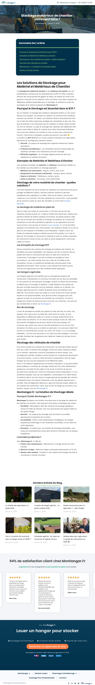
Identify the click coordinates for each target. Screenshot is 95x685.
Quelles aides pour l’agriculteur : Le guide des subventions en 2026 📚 (75, 539)
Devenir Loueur (41, 673)
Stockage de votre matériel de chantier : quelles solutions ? (43, 59)
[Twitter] (75, 683)
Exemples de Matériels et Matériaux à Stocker (37, 56)
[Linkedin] (78, 683)
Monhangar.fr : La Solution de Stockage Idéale (38, 67)
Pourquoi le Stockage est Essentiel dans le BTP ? (38, 52)
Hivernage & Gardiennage (63, 673)
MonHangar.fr (42, 388)
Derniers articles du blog (29, 70)
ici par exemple (53, 225)
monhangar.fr (46, 304)
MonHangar (23, 673)
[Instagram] (72, 683)
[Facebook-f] (68, 683)
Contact (62, 678)
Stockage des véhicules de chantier (33, 63)
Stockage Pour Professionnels (41, 678)
